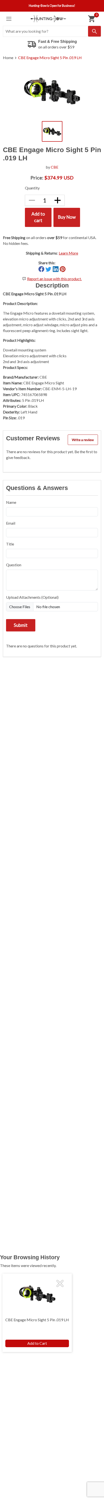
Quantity (32, 188)
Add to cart (38, 217)
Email (10, 523)
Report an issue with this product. (54, 278)
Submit (21, 625)
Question (13, 564)
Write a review (83, 440)
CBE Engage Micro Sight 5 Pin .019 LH (50, 57)
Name (11, 502)
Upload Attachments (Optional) (32, 597)
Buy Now (67, 217)
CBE (54, 167)
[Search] (94, 31)
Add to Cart (37, 1343)
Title (10, 544)
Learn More (68, 253)
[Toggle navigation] (9, 19)
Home (8, 57)
